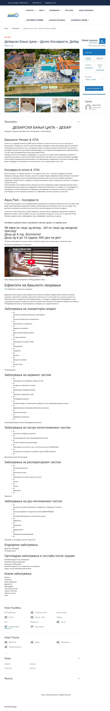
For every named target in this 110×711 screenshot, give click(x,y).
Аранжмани (54, 10)
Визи (41, 10)
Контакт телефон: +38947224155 (18, 3)
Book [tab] (88, 58)
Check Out (100, 66)
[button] (74, 91)
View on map (9, 45)
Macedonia (15, 28)
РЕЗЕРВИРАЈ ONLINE (79, 20)
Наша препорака (86, 10)
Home (6, 28)
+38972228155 (36, 3)
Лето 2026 (69, 10)
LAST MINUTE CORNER (34, 20)
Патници (88, 77)
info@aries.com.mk (50, 3)
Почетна (30, 10)
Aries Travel (96, 105)
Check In (88, 65)
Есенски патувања (57, 20)
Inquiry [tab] (100, 58)
